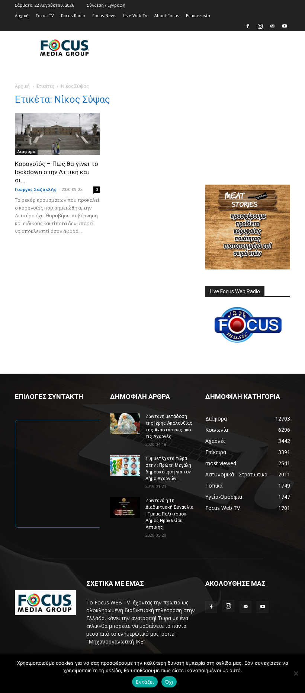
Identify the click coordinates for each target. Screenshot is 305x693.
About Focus (166, 15)
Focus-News (104, 15)
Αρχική (22, 15)
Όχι (169, 682)
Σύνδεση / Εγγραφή (106, 5)
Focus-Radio (73, 15)
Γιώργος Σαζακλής (36, 189)
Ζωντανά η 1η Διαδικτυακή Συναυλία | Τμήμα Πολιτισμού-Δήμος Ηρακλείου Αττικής (169, 514)
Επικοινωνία (198, 15)
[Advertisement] (203, 47)
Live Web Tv (135, 15)
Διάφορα (26, 151)
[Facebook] (247, 26)
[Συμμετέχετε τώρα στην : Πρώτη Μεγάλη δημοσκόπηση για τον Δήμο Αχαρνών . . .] (125, 465)
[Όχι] (295, 673)
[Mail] (272, 26)
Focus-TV (45, 15)
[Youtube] (284, 26)
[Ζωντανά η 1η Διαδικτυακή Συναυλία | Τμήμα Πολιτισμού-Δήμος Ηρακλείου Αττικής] (125, 507)
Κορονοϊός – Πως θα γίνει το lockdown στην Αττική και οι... (56, 172)
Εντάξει (145, 682)
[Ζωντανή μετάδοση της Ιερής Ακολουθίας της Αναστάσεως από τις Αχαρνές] (125, 423)
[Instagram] (260, 26)
